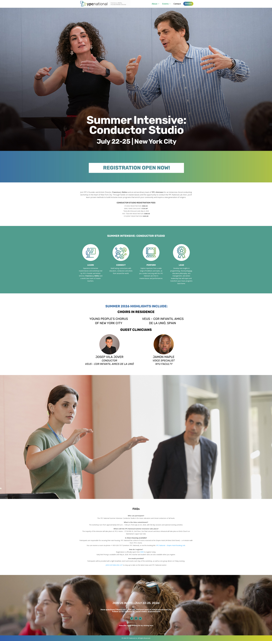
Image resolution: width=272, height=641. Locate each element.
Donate (188, 3)
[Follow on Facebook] (131, 618)
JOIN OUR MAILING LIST (114, 565)
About (154, 4)
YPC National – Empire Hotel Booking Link (170, 545)
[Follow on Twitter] (140, 618)
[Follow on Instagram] (136, 618)
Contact (177, 4)
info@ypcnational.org (161, 609)
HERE (142, 552)
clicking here (148, 625)
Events (165, 4)
